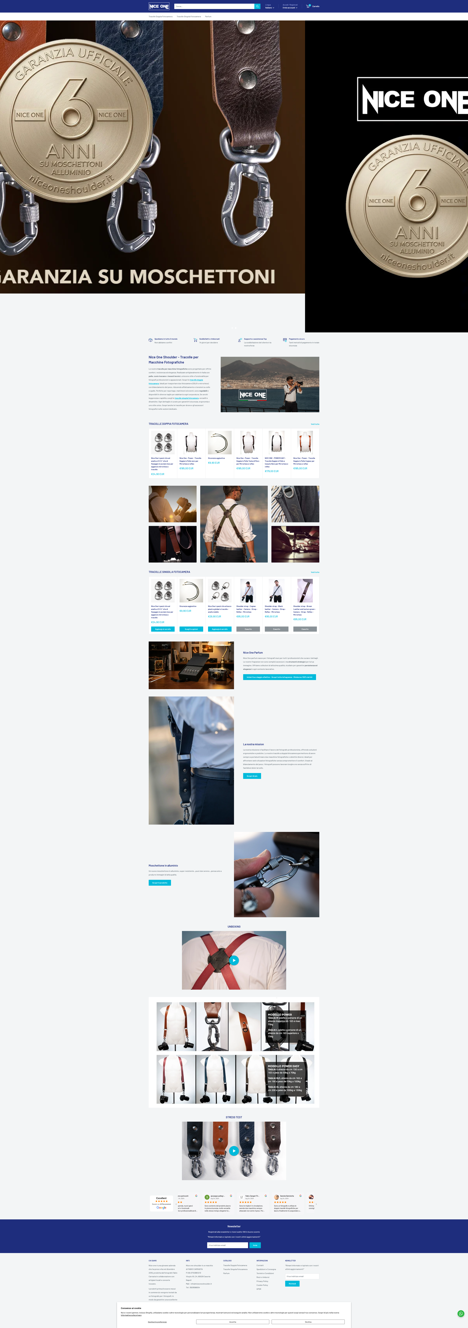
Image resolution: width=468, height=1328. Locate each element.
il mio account (289, 7)
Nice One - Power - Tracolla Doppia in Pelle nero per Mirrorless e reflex (190, 461)
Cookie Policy (262, 1285)
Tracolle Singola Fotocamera (189, 16)
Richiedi (292, 1283)
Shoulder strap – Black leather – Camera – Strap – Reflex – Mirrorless (275, 609)
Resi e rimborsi (263, 1277)
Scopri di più (252, 776)
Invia (255, 1245)
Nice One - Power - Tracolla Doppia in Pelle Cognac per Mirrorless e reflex (304, 461)
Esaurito (248, 629)
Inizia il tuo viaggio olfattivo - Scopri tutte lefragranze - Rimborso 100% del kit (279, 677)
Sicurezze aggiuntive (216, 458)
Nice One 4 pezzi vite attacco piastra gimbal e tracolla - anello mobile (219, 609)
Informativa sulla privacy (131, 1315)
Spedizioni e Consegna (266, 1269)
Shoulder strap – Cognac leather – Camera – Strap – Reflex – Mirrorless (246, 609)
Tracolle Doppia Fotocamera (160, 16)
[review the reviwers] (194, 1196)
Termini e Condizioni (265, 1273)
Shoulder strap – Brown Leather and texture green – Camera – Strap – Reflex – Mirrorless (304, 610)
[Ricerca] (257, 6)
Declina (308, 1322)
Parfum (208, 16)
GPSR (259, 1289)
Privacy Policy (262, 1281)
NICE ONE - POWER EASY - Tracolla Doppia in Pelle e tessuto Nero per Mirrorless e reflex (276, 462)
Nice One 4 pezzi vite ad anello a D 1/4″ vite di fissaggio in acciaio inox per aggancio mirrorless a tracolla (162, 463)
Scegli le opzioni (191, 629)
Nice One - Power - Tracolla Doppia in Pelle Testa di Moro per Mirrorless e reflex (247, 461)
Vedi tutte (315, 424)
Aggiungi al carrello (163, 629)
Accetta (232, 1322)
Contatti (260, 1265)
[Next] (319, 453)
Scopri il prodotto (159, 883)
